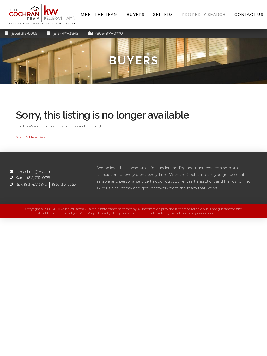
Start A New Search (33, 137)
